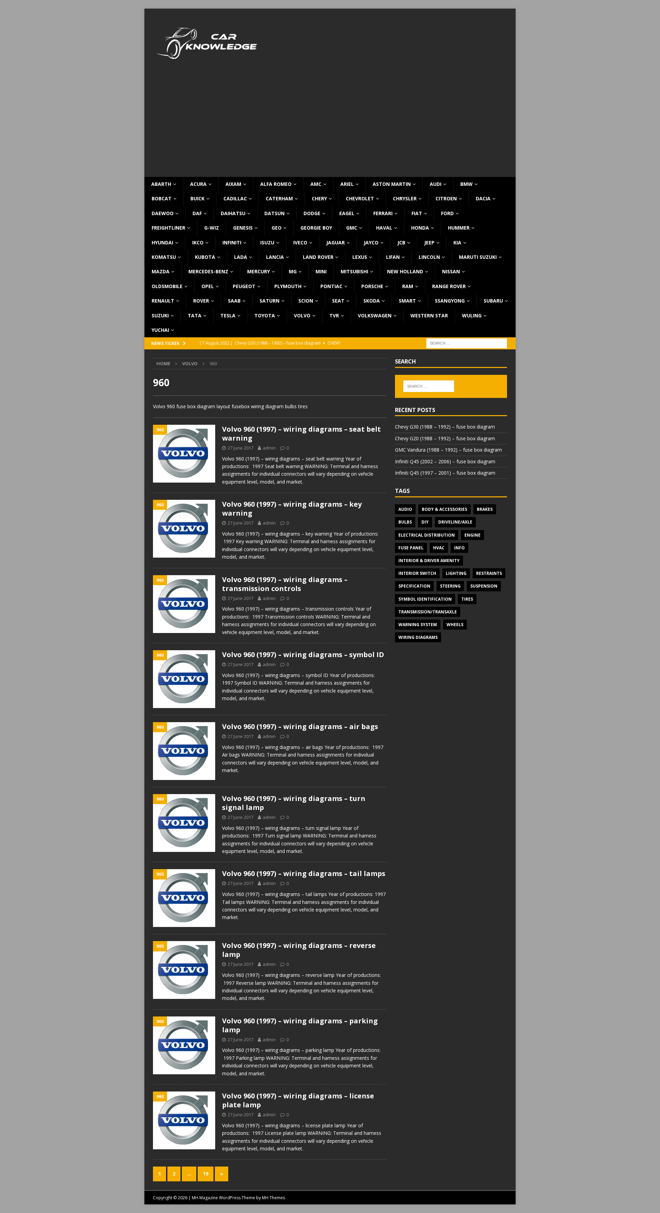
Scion (305, 300)
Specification (414, 586)
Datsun (274, 213)
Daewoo (163, 213)
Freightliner (168, 227)
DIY (425, 522)
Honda (420, 227)
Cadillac (235, 198)
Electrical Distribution (426, 535)
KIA (457, 242)
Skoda (371, 300)
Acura (198, 184)
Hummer (459, 227)
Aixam (233, 184)
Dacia (483, 198)
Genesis (243, 227)
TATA (194, 315)
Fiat (416, 213)
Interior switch (417, 573)
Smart (407, 300)
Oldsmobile (167, 286)
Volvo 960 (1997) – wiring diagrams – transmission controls (285, 584)
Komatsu (164, 257)
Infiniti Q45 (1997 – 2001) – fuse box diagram (445, 473)
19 (205, 1173)
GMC (351, 227)
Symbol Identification (425, 599)
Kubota (205, 257)
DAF (197, 213)
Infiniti (231, 242)
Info (459, 548)
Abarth (161, 184)
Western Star (429, 315)
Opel (207, 286)
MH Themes (273, 1198)
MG (293, 271)
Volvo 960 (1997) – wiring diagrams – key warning (292, 508)
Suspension (483, 586)
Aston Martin (392, 184)
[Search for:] (466, 343)
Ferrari (383, 213)
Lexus (359, 257)
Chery (319, 198)
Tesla (227, 315)
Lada (240, 257)
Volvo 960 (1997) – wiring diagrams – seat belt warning (301, 433)
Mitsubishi (354, 271)
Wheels (455, 624)
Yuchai (160, 330)
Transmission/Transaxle (427, 612)
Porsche (372, 286)
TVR (334, 315)
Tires (467, 599)
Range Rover (449, 286)
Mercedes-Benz (208, 271)
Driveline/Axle (455, 522)
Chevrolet (360, 198)
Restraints (489, 573)
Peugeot (244, 286)
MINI (321, 271)
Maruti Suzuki (478, 257)
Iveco (300, 242)
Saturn (269, 300)
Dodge (312, 213)
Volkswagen (375, 315)
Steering (450, 586)
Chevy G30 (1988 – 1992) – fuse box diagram (445, 426)
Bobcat (162, 198)
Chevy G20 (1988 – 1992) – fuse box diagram (445, 438)
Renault (163, 300)
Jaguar (335, 242)
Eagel (346, 213)
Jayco (371, 242)
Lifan (393, 257)
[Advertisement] (330, 125)
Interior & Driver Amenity (429, 560)
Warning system (417, 624)
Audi (435, 184)
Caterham (279, 198)
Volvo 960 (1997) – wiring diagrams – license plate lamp (298, 1100)
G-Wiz (211, 227)
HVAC (438, 548)
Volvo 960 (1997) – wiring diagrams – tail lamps (303, 873)
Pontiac (331, 286)
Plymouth (287, 286)
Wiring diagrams (418, 637)
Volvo (302, 315)
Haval (384, 227)
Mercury (258, 271)
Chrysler (405, 198)
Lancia (275, 257)
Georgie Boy (316, 227)
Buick (197, 198)
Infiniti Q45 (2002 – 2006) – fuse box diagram (445, 461)
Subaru (493, 300)
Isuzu (267, 242)
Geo (277, 227)
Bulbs (405, 522)
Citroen (446, 198)
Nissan (451, 271)
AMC (315, 184)
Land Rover (318, 257)
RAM (407, 286)
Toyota (264, 315)
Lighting (456, 573)
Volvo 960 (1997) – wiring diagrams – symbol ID (303, 654)
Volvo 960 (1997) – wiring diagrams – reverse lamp (299, 950)
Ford (447, 213)
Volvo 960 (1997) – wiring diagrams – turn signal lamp (293, 803)
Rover (201, 300)
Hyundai (162, 242)
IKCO (198, 242)
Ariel (347, 184)
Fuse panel (411, 548)
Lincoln (429, 257)
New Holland (405, 271)
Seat (338, 300)
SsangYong (450, 300)
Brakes (485, 509)
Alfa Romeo (276, 184)
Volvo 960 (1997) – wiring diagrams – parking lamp (300, 1025)
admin (269, 448)
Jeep (429, 242)
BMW (466, 184)
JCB (401, 242)
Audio (405, 509)
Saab (234, 300)
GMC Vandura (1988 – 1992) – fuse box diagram (448, 449)
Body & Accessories (444, 509)
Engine (472, 535)
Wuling (472, 315)
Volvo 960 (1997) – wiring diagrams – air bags (300, 726)
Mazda (160, 271)
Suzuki (160, 315)
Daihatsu (233, 213)
